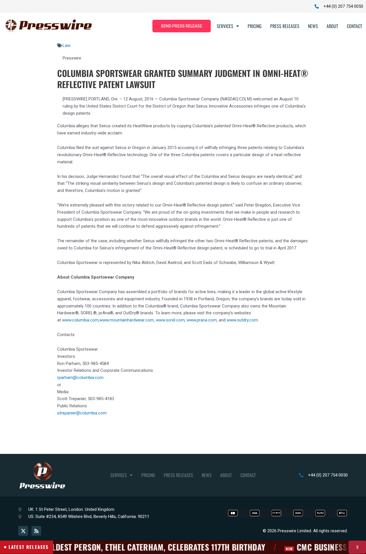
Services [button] (225, 26)
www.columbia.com (80, 320)
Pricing (255, 26)
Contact (354, 26)
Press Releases (284, 26)
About (332, 26)
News (313, 26)
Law (66, 45)
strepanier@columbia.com (82, 413)
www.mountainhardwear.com (127, 320)
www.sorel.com (170, 320)
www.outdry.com (242, 320)
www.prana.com (202, 320)
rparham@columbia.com (80, 377)
